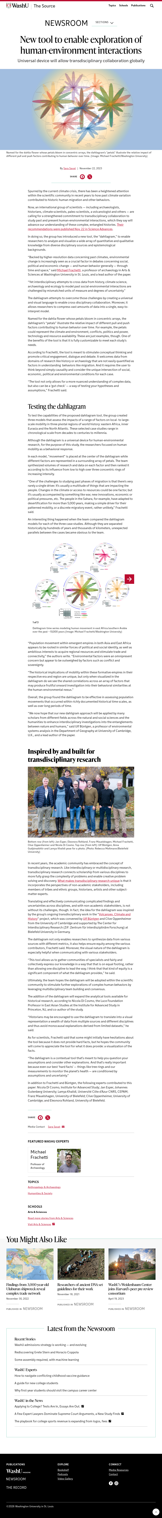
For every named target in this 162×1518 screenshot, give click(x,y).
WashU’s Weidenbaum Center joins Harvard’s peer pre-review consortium (130, 1289)
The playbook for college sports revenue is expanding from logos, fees (61, 1421)
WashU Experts (26, 1369)
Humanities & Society (40, 1193)
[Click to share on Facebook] (82, 176)
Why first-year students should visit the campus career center (56, 1390)
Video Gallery (65, 1479)
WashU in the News (29, 1400)
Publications (138, 5)
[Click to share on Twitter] (89, 176)
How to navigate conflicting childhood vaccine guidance (52, 1376)
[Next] (129, 579)
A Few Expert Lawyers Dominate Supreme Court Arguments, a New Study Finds (67, 1414)
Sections (102, 22)
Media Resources (118, 1470)
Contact (113, 1474)
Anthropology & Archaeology (44, 1187)
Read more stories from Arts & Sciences (50, 1218)
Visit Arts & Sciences (39, 1224)
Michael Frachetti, (69, 270)
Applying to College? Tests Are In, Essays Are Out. (47, 1406)
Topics (112, 5)
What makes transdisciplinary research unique (89, 881)
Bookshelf (63, 1470)
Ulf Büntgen (91, 919)
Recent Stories (25, 1338)
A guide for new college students (36, 1383)
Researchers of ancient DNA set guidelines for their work (80, 1286)
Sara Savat (69, 168)
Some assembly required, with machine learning (47, 1360)
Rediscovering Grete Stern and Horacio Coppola (47, 1352)
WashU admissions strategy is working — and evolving (50, 1345)
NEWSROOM (66, 24)
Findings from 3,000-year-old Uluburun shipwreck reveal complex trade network (27, 1289)
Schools (123, 5)
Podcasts (63, 1474)
